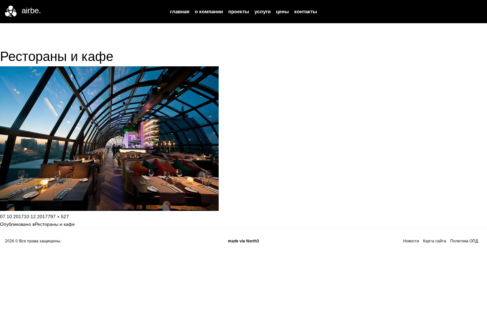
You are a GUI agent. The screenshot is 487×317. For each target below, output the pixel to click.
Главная (179, 11)
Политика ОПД (464, 241)
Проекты (238, 11)
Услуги (262, 11)
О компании (209, 11)
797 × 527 (58, 216)
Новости (411, 241)
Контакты (305, 11)
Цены (282, 11)
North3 (252, 241)
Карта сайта (434, 241)
